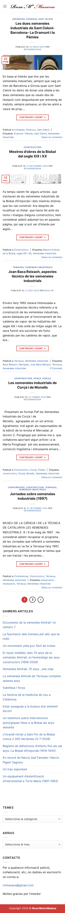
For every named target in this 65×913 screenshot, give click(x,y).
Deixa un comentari (52, 137)
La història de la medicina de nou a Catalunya (27, 697)
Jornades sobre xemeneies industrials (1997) (32, 496)
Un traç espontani (15, 769)
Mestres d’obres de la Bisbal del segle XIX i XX (32, 153)
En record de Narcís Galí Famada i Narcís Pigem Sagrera (31, 760)
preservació (47, 580)
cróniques (18, 19)
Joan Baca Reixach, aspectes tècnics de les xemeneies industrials (32, 276)
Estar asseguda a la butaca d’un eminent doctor (30, 709)
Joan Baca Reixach (40, 364)
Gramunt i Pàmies (23, 133)
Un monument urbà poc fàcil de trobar (29, 646)
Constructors (33, 147)
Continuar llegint (32, 117)
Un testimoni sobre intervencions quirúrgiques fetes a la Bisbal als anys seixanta (28, 722)
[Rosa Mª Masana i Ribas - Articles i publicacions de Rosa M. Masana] (32, 6)
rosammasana (32, 49)
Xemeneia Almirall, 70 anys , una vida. (28, 669)
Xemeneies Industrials (38, 267)
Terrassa (18, 267)
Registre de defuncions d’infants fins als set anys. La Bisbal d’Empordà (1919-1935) (32, 748)
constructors (10, 473)
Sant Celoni (45, 19)
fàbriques (24, 364)
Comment (56, 368)
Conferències (16, 487)
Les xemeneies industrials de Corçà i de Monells (32, 385)
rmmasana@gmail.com (18, 885)
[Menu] (5, 6)
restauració (9, 583)
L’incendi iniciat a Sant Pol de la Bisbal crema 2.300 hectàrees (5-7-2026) (29, 737)
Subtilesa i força (14, 687)
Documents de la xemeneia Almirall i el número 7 (29, 625)
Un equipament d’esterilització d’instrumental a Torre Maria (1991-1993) (30, 778)
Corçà (37, 378)
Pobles (46, 378)
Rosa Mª (49, 290)
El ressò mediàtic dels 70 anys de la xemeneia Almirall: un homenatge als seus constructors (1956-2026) (31, 657)
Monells (30, 473)
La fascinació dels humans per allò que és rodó (31, 636)
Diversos (31, 19)
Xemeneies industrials (44, 253)
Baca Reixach (10, 364)
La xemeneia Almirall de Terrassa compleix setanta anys (32, 678)
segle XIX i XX (24, 253)
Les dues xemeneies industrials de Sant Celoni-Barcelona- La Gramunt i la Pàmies (32, 30)
